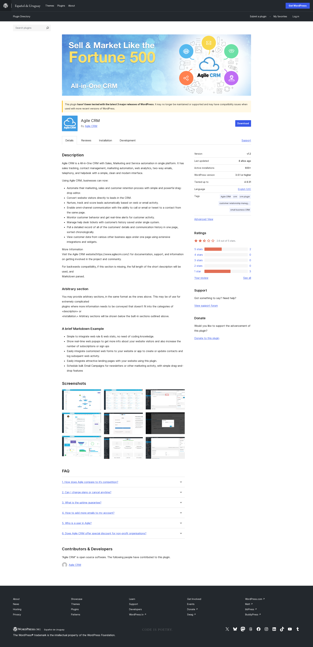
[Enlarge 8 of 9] (180, 416)
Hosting (17, 609)
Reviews (86, 140)
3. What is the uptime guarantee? (81, 502)
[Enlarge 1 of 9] (96, 393)
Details (69, 140)
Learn (132, 599)
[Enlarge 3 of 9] (96, 440)
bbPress (251, 609)
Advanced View (203, 219)
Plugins (75, 609)
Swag (191, 614)
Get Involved (194, 599)
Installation (105, 140)
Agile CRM (91, 126)
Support (246, 140)
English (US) (244, 189)
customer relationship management (235, 203)
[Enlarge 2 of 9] (96, 417)
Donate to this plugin (206, 338)
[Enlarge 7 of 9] (180, 393)
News (16, 604)
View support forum (206, 305)
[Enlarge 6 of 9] (138, 441)
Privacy (17, 614)
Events (190, 604)
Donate (192, 609)
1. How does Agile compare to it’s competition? (90, 482)
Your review (201, 277)
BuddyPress (253, 614)
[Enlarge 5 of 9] (138, 417)
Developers (135, 609)
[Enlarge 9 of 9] (180, 441)
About (16, 599)
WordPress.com (255, 599)
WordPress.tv (137, 614)
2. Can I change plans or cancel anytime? (86, 492)
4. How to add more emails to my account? (88, 512)
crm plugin (245, 196)
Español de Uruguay (54, 629)
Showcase (76, 599)
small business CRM (240, 210)
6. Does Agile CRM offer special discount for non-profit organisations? (104, 533)
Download (243, 123)
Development (128, 140)
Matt (249, 604)
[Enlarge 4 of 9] (138, 393)
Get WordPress (298, 5)
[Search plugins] (47, 28)
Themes (75, 604)
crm (235, 196)
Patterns (75, 614)
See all (247, 277)
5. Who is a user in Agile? (77, 523)
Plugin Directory (21, 16)
